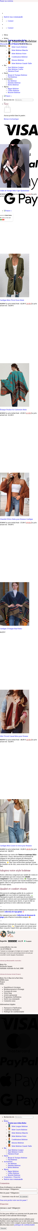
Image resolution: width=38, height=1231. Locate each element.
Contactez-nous (9, 1001)
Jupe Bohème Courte (15, 1152)
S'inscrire (3, 1228)
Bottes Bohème (13, 1167)
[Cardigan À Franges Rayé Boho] (14, 625)
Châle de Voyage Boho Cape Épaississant (14, 191)
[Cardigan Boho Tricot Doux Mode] (14, 297)
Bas (5, 1148)
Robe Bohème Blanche (20, 1133)
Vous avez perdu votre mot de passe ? (13, 1200)
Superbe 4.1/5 (11, 941)
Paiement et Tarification (13, 1008)
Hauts (16, 44)
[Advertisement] (19, 68)
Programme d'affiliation (12, 997)
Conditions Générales (12, 1010)
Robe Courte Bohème (19, 47)
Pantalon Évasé (13, 1154)
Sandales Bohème (14, 1165)
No (3, 219)
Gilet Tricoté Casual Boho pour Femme (14, 736)
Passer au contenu (6, 1)
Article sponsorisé (10, 995)
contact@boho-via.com (8, 947)
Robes (6, 38)
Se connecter (23, 1196)
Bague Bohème (13, 89)
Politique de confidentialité (14, 1012)
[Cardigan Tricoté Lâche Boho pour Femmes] (14, 842)
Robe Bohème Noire (19, 1136)
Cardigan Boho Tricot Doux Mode (12, 300)
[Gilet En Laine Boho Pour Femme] (14, 516)
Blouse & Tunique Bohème (17, 1158)
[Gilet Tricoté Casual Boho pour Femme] (14, 733)
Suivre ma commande (13, 17)
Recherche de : (9, 100)
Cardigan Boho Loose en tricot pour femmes (16, 846)
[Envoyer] (4, 102)
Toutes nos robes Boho (17, 1123)
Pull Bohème (12, 1160)
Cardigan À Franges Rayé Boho (11, 629)
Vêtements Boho (6, 44)
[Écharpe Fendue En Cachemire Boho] (14, 406)
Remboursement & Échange (14, 989)
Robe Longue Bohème (20, 1126)
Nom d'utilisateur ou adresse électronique (10, 1188)
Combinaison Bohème (20, 1139)
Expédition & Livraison (12, 987)
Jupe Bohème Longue (16, 1150)
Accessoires (8, 1162)
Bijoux (6, 87)
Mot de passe (9, 1193)
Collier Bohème (13, 90)
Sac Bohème (12, 1163)
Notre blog (8, 993)
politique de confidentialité (24, 1225)
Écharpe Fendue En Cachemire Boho (13, 410)
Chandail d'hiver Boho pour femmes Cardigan (16, 519)
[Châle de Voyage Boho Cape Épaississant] (14, 187)
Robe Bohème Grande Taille (22, 1146)
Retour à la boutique (11, 119)
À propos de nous (10, 991)
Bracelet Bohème (14, 92)
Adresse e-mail (10, 1208)
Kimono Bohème (18, 1143)
